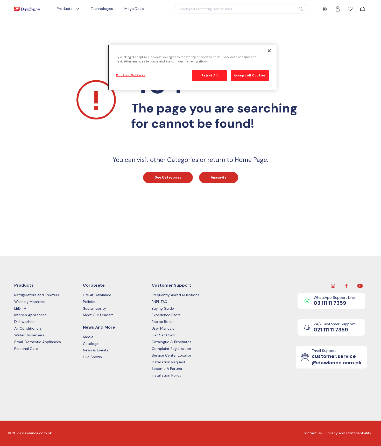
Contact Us (312, 433)
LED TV (20, 308)
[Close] (269, 50)
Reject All (209, 75)
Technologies (102, 8)
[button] (241, 8)
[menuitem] (362, 9)
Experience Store (166, 315)
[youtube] (360, 285)
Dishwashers (25, 322)
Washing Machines (30, 302)
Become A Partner (167, 368)
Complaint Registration (171, 348)
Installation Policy (166, 375)
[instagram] (333, 285)
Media (88, 337)
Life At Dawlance (97, 295)
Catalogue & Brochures (171, 342)
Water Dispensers (29, 335)
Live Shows (92, 357)
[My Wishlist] (350, 9)
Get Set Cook (163, 335)
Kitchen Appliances (30, 315)
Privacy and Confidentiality (348, 433)
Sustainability (94, 308)
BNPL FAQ (159, 302)
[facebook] (346, 285)
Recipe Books (163, 322)
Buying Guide (163, 308)
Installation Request (168, 362)
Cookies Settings (130, 75)
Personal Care (26, 348)
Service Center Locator (171, 355)
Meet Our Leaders (98, 315)
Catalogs (90, 344)
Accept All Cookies (250, 75)
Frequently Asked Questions (175, 295)
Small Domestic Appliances (37, 342)
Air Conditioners (28, 328)
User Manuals (163, 328)
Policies (89, 302)
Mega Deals (134, 8)
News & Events (95, 350)
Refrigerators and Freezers (36, 295)
